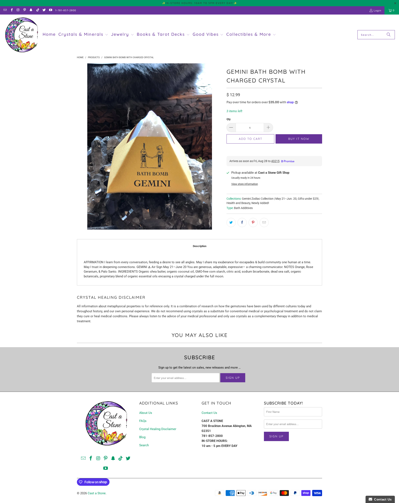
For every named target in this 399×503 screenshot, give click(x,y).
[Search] (388, 34)
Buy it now (298, 139)
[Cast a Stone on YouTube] (50, 10)
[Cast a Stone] (21, 35)
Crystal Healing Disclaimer (157, 429)
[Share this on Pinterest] (253, 222)
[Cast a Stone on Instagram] (18, 10)
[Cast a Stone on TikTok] (37, 10)
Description (199, 246)
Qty (229, 119)
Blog (142, 437)
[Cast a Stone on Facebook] (11, 10)
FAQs (143, 421)
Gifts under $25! (308, 198)
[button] (83, 34)
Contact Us (209, 413)
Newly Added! (260, 203)
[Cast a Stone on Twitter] (44, 10)
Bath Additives (243, 208)
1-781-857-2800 (65, 10)
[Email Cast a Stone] (5, 10)
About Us (145, 413)
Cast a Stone (97, 493)
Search (144, 445)
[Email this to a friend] (264, 222)
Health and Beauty (238, 203)
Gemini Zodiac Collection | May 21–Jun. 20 (269, 198)
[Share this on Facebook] (242, 222)
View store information (244, 184)
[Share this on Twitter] (231, 222)
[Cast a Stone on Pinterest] (24, 10)
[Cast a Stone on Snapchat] (31, 10)
